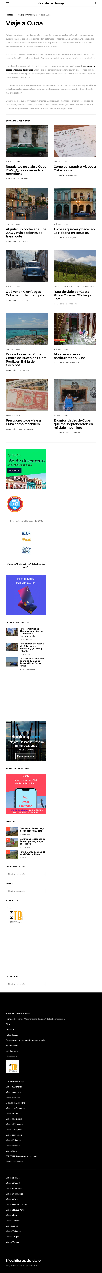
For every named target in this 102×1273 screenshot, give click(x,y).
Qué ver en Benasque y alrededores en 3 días (32, 829)
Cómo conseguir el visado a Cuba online (75, 168)
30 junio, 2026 (25, 847)
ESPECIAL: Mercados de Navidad (21, 1156)
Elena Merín (11, 179)
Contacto (10, 1029)
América (9, 161)
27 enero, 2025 (25, 654)
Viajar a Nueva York (15, 1209)
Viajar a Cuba (12, 1199)
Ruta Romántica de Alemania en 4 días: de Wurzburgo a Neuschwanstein (31, 632)
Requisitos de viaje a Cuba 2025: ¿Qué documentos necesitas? (26, 170)
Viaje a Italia (11, 1151)
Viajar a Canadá (13, 1183)
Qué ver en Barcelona (15, 1102)
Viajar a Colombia (14, 1188)
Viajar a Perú (11, 1215)
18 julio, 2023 (23, 241)
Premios (9, 1018)
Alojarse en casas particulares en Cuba (70, 356)
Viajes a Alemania (14, 1086)
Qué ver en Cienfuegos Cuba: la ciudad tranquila (25, 293)
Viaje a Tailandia (13, 1231)
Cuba (18, 161)
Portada (9, 14)
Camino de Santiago (15, 1081)
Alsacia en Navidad (14, 1161)
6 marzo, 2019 (71, 304)
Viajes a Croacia (13, 1113)
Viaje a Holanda (13, 1145)
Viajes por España (14, 1129)
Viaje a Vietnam (13, 1242)
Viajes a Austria (13, 1097)
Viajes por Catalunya (15, 1108)
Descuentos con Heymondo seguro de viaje (25, 1040)
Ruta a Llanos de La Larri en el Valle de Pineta (32, 853)
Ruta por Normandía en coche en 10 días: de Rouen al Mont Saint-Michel (32, 662)
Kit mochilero (12, 1045)
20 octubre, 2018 (72, 363)
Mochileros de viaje (51, 3)
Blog (8, 1024)
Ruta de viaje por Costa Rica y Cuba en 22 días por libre (74, 295)
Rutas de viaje (88, 286)
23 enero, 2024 (71, 175)
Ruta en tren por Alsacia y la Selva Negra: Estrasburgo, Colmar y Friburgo (32, 647)
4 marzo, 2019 (23, 370)
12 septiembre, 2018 (73, 433)
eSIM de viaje (12, 1051)
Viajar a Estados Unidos (16, 1204)
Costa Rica (68, 286)
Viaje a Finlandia (13, 1140)
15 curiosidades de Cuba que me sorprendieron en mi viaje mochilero (73, 424)
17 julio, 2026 (25, 834)
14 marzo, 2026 (25, 858)
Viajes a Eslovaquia (14, 1124)
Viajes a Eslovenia (14, 1118)
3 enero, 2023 (71, 238)
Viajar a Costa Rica (14, 1193)
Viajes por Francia (14, 1134)
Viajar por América (26, 14)
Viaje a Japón (12, 1225)
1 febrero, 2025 (25, 639)
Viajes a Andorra (13, 1092)
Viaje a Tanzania (13, 1220)
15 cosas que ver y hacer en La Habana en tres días (74, 231)
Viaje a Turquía (12, 1236)
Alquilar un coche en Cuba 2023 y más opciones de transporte (26, 232)
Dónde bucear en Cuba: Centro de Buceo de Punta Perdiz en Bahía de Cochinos (26, 359)
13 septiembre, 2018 (25, 429)
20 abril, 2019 (23, 300)
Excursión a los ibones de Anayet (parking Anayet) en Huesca (32, 841)
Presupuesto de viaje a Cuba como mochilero (23, 422)
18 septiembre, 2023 (27, 669)
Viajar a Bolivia (13, 1177)
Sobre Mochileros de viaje (17, 1013)
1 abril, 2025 (22, 179)
